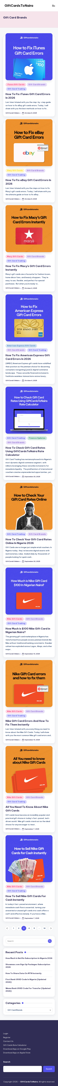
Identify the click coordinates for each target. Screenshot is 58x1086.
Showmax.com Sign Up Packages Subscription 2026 (28, 965)
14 (44, 928)
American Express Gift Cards (21, 346)
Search (6, 1062)
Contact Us (8, 1041)
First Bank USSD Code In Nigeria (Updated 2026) (26, 980)
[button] (7, 928)
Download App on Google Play (17, 1049)
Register (6, 1037)
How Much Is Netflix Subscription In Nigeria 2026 (29, 958)
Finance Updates (37, 438)
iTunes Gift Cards (15, 85)
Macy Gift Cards (15, 257)
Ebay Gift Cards (15, 171)
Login (5, 1033)
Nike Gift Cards (14, 619)
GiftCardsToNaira (19, 6)
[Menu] (53, 5)
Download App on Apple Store (16, 1052)
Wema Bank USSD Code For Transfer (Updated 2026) (28, 989)
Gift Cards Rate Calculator (15, 1045)
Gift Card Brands (36, 85)
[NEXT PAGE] (50, 928)
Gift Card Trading (16, 89)
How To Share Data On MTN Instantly (23, 973)
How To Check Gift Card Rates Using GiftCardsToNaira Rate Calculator (25, 451)
